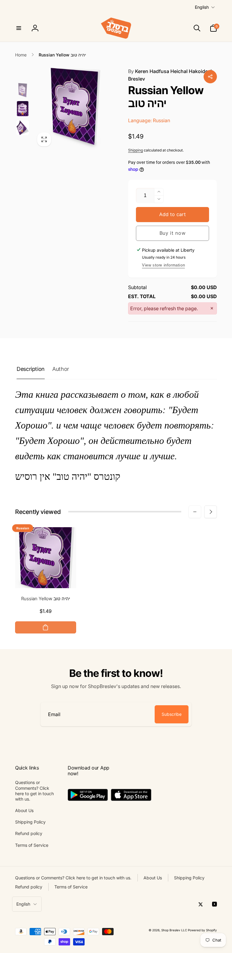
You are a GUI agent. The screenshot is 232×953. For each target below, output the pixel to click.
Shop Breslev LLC (174, 930)
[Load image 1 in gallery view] (22, 90)
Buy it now (173, 233)
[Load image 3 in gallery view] (22, 127)
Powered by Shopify (202, 930)
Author (60, 369)
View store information (163, 265)
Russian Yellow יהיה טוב (45, 598)
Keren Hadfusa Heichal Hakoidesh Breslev (171, 75)
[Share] (210, 76)
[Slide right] (210, 511)
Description (31, 369)
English (202, 7)
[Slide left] (194, 511)
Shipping (135, 150)
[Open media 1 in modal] (74, 109)
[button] (18, 28)
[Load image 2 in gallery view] (22, 108)
